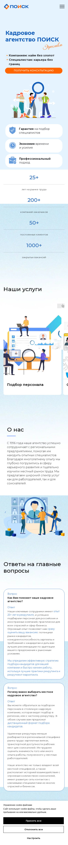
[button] (33, 71)
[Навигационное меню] (62, 6)
